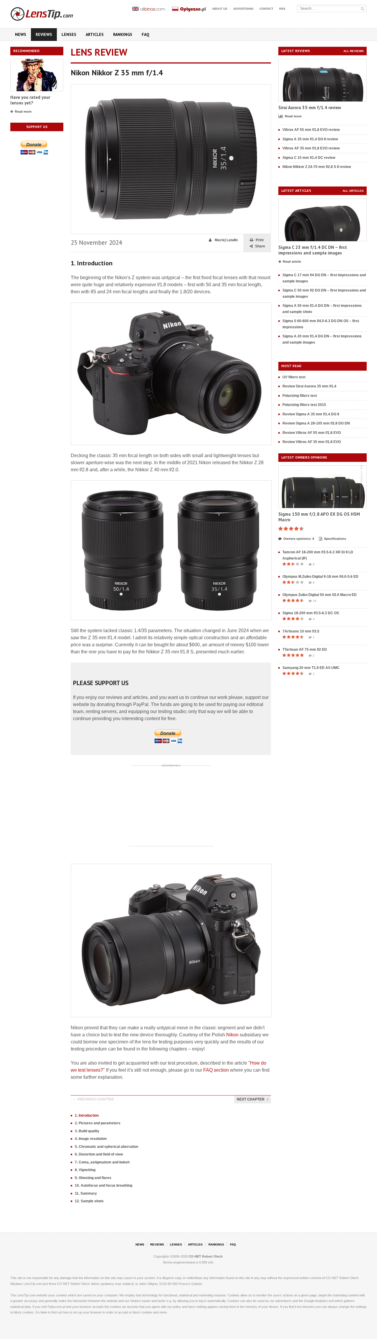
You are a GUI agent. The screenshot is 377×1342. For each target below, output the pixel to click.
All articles (353, 190)
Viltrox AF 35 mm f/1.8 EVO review (311, 148)
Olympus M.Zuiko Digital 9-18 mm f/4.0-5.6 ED (320, 577)
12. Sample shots (89, 1201)
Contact (266, 8)
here (44, 1312)
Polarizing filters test (299, 396)
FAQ (145, 34)
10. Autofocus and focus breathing (103, 1185)
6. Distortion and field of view (99, 1154)
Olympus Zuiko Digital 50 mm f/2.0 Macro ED (319, 595)
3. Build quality (87, 1131)
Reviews (44, 34)
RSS (282, 8)
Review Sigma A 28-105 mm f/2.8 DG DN (316, 423)
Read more (23, 111)
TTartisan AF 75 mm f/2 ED (304, 649)
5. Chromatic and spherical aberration (106, 1147)
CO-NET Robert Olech (205, 1256)
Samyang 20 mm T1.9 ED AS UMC (311, 668)
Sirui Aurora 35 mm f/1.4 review (309, 107)
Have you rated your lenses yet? (30, 100)
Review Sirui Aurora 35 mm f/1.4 (309, 386)
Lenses (69, 34)
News (20, 34)
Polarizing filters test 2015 (304, 405)
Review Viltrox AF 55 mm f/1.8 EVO (311, 433)
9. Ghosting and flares (93, 1178)
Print (260, 240)
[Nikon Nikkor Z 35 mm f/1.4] (171, 87)
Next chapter (250, 1099)
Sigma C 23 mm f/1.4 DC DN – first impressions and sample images (312, 250)
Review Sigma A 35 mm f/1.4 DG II (310, 414)
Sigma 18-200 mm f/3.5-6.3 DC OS (310, 613)
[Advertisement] (171, 806)
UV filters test (293, 377)
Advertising (243, 8)
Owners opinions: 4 (298, 538)
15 (314, 600)
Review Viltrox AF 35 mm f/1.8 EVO (311, 442)
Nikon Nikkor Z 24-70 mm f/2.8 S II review (316, 167)
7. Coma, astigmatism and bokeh (102, 1162)
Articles (95, 34)
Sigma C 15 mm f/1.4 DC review (308, 158)
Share (260, 246)
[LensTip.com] (49, 13)
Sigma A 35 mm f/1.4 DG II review (310, 139)
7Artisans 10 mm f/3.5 (300, 631)
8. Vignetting (85, 1170)
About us (219, 8)
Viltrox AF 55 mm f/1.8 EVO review (311, 130)
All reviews (353, 51)
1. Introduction (87, 1115)
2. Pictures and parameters (97, 1123)
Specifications (335, 538)
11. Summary (86, 1193)
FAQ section (216, 1070)
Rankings (122, 34)
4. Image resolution (91, 1139)
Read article (292, 261)
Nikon (232, 1034)
